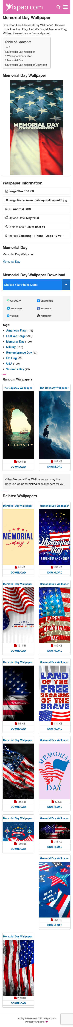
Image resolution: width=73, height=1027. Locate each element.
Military (11, 347)
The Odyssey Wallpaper (17, 388)
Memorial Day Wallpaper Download (27, 64)
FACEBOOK (46, 308)
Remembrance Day (19, 352)
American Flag (16, 330)
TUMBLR (14, 316)
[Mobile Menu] (65, 7)
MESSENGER (46, 301)
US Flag (12, 358)
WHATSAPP (15, 301)
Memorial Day (15, 60)
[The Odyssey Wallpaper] (18, 425)
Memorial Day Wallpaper (21, 51)
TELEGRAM (16, 308)
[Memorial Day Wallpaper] (36, 127)
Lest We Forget (16, 336)
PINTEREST (45, 316)
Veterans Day (15, 369)
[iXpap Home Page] (24, 7)
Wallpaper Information (19, 56)
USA (9, 363)
